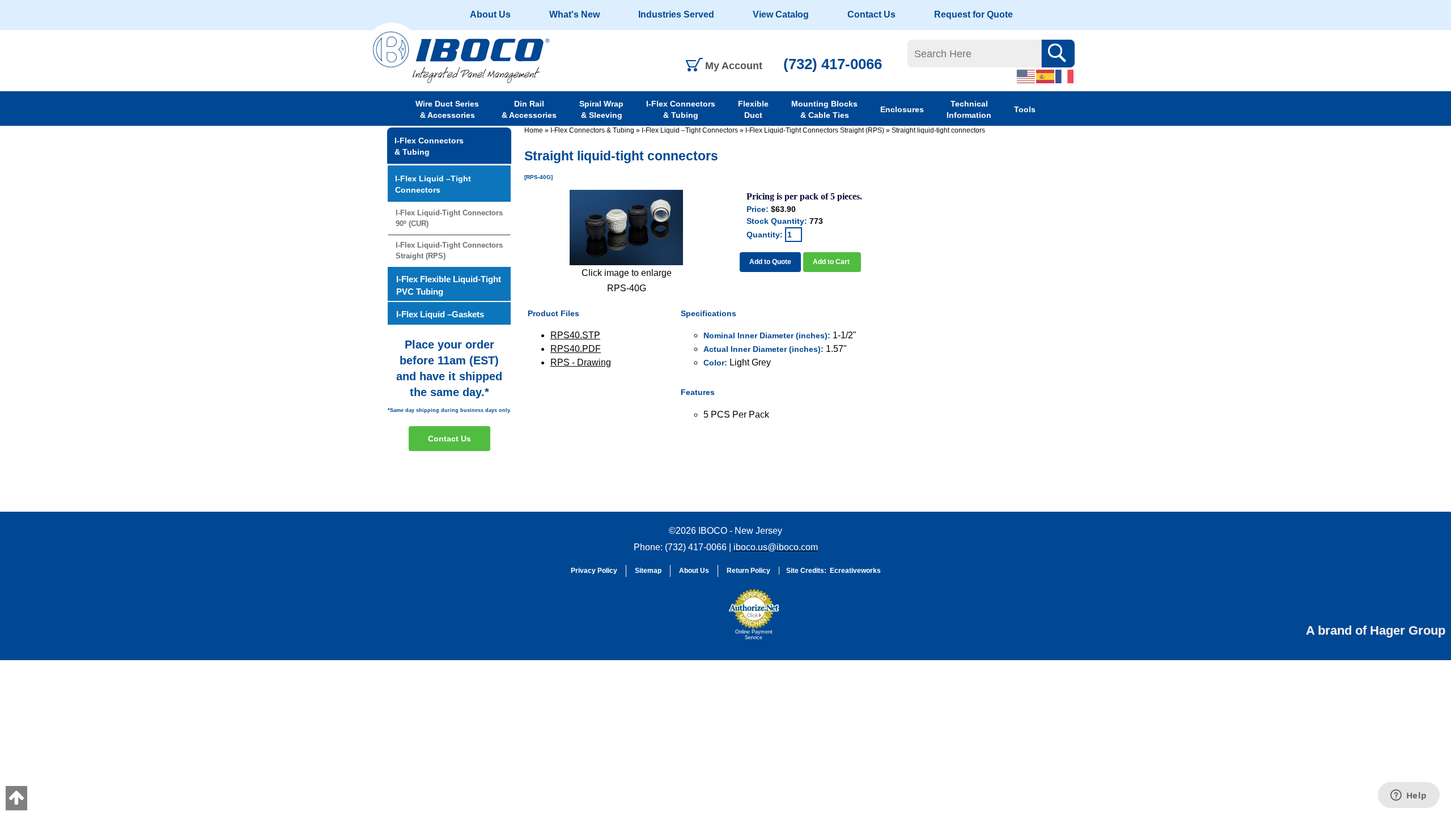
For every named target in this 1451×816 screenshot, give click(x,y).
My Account (733, 65)
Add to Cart (832, 262)
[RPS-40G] (626, 227)
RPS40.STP (575, 335)
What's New (574, 14)
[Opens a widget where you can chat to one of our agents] (1408, 796)
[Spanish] (1045, 76)
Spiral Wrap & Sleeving (601, 109)
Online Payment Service (754, 634)
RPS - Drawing (580, 362)
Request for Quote (973, 14)
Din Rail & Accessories (529, 109)
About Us (490, 14)
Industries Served (676, 14)
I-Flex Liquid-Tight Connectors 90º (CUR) (449, 218)
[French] (1065, 76)
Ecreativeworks (855, 571)
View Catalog (781, 14)
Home (533, 130)
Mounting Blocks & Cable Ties (824, 109)
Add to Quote (770, 262)
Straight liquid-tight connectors (938, 130)
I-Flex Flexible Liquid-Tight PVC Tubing (448, 285)
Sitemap (648, 571)
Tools (1025, 109)
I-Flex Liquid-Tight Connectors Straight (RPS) (814, 130)
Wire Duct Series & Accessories (447, 109)
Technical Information (969, 109)
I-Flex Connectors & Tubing (680, 109)
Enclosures (902, 109)
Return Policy (748, 571)
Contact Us (871, 14)
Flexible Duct (753, 109)
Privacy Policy (594, 571)
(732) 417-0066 (832, 64)
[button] (695, 620)
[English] (1026, 76)
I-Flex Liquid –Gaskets (440, 314)
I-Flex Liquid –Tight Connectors (690, 130)
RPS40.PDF (575, 349)
